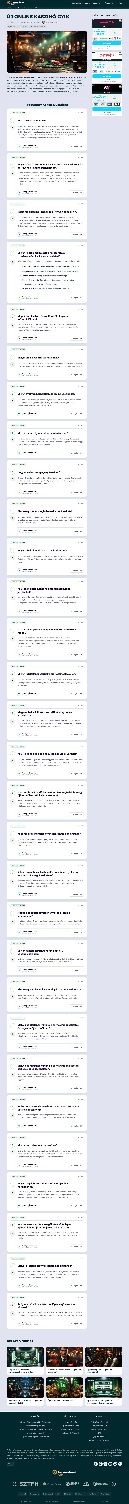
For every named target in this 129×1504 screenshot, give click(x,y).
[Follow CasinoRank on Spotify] (115, 1464)
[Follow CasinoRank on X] (105, 1464)
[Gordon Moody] (72, 1484)
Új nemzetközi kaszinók (70, 1429)
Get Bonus (107, 43)
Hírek (120, 3)
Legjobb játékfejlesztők (70, 1433)
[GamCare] (101, 1484)
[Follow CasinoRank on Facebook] (96, 1464)
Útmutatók (109, 3)
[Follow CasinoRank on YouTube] (110, 1464)
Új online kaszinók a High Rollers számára (36, 1429)
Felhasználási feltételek (79, 1501)
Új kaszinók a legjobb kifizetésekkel (35, 1437)
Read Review (107, 47)
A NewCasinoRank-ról (99, 1422)
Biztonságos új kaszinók (35, 1426)
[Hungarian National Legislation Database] (52, 1484)
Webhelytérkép (104, 1501)
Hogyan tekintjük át (99, 1426)
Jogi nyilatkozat (99, 1437)
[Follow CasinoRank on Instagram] (101, 1464)
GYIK (99, 1433)
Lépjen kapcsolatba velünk (99, 1440)
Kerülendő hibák (70, 1422)
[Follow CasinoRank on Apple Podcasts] (120, 1464)
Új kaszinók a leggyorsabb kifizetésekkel (35, 1422)
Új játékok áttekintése (70, 1426)
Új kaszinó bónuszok (93, 3)
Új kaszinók (76, 3)
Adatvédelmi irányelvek (52, 1501)
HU (9, 1464)
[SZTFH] (25, 1484)
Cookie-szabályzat (26, 1501)
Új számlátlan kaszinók (35, 1433)
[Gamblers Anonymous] (86, 1484)
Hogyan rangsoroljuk (99, 1429)
